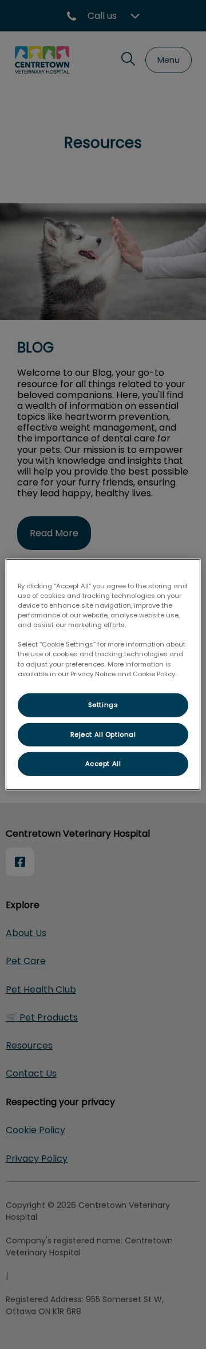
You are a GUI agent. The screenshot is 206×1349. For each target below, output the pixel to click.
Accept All (103, 763)
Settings (103, 704)
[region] (103, 674)
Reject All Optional (103, 733)
